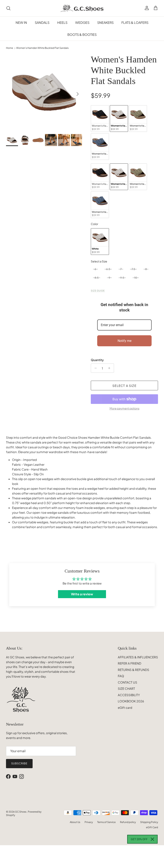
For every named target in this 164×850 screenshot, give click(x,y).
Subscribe (19, 763)
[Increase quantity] (110, 368)
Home (9, 48)
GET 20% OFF (139, 839)
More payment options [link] (124, 408)
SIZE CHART (126, 688)
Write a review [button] (82, 594)
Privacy (89, 822)
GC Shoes (21, 811)
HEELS (62, 22)
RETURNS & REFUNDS (133, 670)
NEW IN (21, 22)
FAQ (121, 676)
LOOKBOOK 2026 (131, 701)
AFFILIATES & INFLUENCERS (138, 657)
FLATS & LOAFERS (134, 22)
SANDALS (42, 22)
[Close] (152, 839)
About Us (75, 822)
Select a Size (99, 261)
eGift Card (152, 827)
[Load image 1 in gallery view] (44, 92)
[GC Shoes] (82, 8)
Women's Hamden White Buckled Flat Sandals (42, 48)
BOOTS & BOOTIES (82, 34)
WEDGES (82, 22)
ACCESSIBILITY (129, 695)
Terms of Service (106, 822)
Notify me (124, 341)
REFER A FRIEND (129, 663)
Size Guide (98, 290)
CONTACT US (127, 682)
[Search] (8, 8)
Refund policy (128, 822)
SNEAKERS (105, 22)
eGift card (125, 707)
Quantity (97, 360)
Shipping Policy (149, 822)
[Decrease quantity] (94, 368)
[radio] (100, 118)
